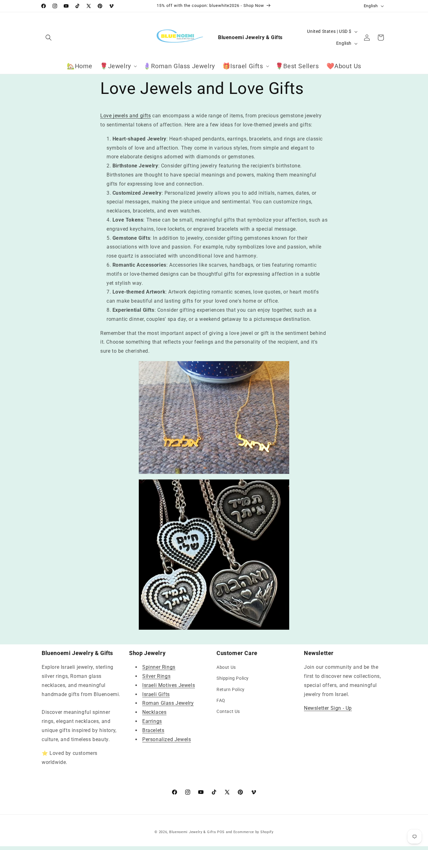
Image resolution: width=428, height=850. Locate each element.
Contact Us (228, 711)
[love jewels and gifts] (214, 628)
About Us (226, 667)
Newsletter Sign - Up (328, 708)
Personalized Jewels (166, 739)
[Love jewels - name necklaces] (214, 417)
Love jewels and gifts (125, 116)
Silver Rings (156, 676)
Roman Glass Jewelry (168, 703)
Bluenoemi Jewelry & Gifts (192, 832)
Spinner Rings (158, 667)
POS (221, 832)
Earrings (152, 721)
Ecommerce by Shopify (253, 832)
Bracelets (153, 730)
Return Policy (231, 689)
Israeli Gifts (156, 694)
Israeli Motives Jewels (168, 685)
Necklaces (154, 712)
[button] (48, 37)
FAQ (221, 700)
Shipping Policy (233, 678)
